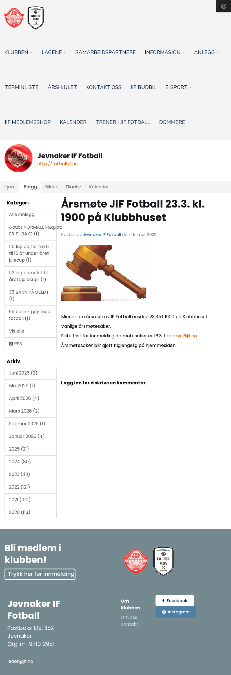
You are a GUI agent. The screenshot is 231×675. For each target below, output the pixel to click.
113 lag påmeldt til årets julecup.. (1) (28, 276)
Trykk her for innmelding (41, 574)
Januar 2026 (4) (27, 436)
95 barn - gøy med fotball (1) (29, 315)
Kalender (73, 122)
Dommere (172, 122)
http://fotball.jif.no (57, 164)
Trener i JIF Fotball (122, 122)
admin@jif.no (183, 336)
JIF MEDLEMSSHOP (28, 122)
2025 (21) (19, 449)
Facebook (177, 600)
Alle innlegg (21, 214)
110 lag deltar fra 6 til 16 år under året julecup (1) (29, 253)
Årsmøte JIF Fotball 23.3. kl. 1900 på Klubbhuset (133, 211)
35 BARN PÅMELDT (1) (29, 295)
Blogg (30, 187)
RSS (17, 343)
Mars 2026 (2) (24, 411)
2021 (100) (20, 499)
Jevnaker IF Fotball (102, 234)
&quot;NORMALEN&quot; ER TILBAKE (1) (33, 230)
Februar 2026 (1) (27, 423)
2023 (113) (19, 474)
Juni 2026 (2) (23, 373)
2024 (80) (20, 461)
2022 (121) (19, 487)
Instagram (179, 612)
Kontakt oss (103, 87)
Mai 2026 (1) (22, 385)
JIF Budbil (143, 87)
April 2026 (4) (24, 398)
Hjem (9, 187)
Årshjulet (62, 87)
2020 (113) (19, 512)
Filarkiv (73, 187)
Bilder (51, 187)
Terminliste (22, 87)
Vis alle (16, 331)
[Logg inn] (224, 6)
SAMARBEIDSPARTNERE (105, 52)
